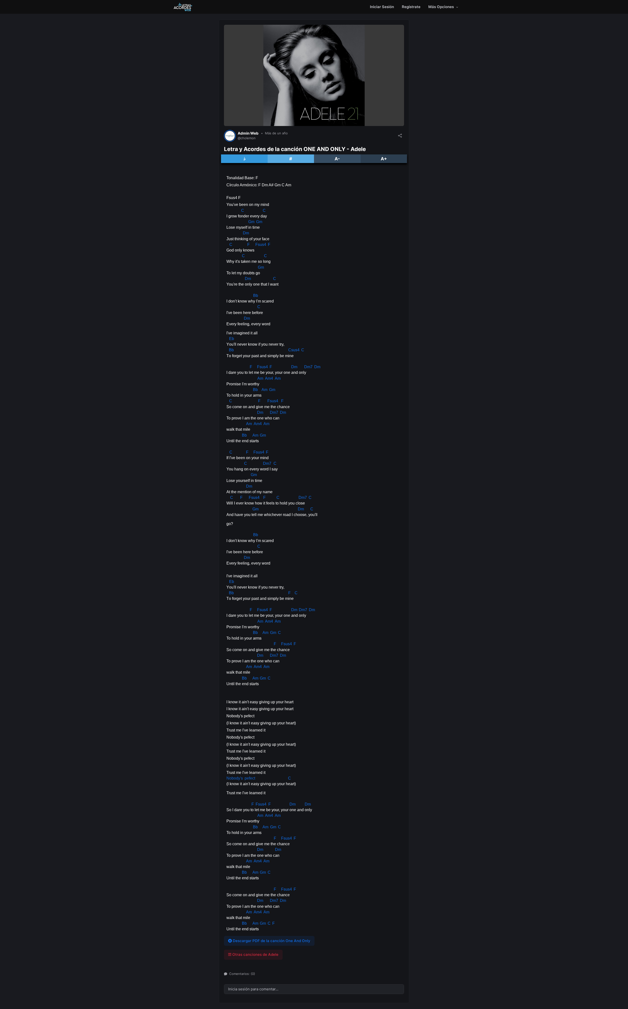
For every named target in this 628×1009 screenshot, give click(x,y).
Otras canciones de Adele (254, 954)
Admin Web (248, 133)
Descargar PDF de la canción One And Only (271, 940)
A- (337, 158)
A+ (384, 158)
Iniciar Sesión (382, 6)
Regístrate (411, 6)
